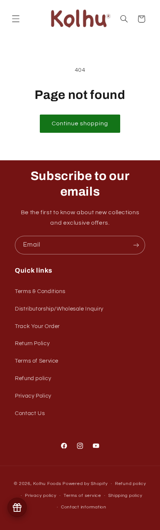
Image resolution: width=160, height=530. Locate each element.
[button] (15, 19)
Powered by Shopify (85, 484)
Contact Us (30, 413)
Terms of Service (36, 361)
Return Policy (32, 343)
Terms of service (82, 496)
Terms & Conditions (40, 291)
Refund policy (33, 378)
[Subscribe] (136, 245)
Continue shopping (80, 123)
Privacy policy (40, 496)
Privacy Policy (33, 396)
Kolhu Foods (48, 484)
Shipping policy (125, 496)
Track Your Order (37, 326)
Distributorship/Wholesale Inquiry (59, 309)
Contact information (83, 507)
